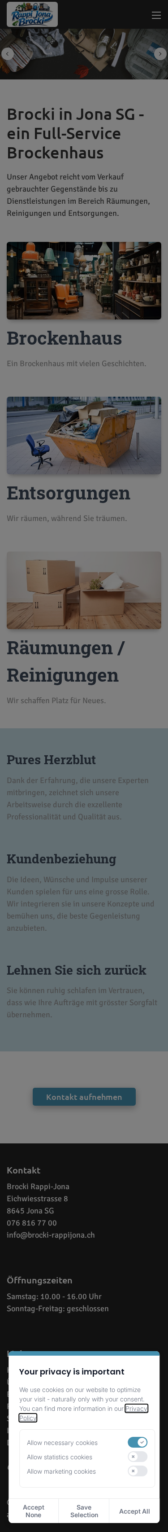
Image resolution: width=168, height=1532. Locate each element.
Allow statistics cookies (59, 1457)
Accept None (33, 1511)
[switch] (138, 1442)
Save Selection (84, 1511)
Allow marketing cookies (61, 1471)
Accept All (134, 1511)
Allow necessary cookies (62, 1442)
